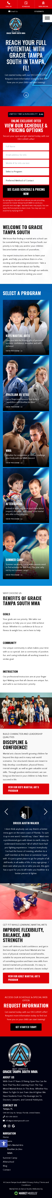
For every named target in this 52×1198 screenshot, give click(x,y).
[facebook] (4, 1126)
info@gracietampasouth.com (17, 1121)
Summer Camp (10, 1158)
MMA (9, 1153)
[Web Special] (43, 4)
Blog (5, 1166)
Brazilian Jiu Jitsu (14, 1149)
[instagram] (9, 1126)
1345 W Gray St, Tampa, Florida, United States (21, 1113)
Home (6, 1137)
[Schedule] (26, 4)
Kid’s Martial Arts (15, 1145)
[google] (13, 1126)
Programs (7, 1141)
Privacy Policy (33, 1182)
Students (39, 11)
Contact (7, 1170)
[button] (4, 1143)
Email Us (14, 11)
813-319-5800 (12, 1117)
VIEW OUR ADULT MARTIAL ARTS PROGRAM (24, 978)
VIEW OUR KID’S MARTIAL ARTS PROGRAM (23, 788)
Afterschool (8, 1162)
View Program (12, 351)
